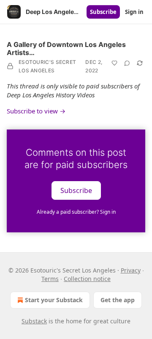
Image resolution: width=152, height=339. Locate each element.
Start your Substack (54, 300)
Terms (50, 279)
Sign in (134, 12)
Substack (34, 321)
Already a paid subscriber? (76, 211)
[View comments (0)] (127, 63)
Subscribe (103, 12)
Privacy (131, 270)
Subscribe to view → (36, 111)
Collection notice (87, 279)
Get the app (117, 300)
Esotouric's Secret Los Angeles (47, 66)
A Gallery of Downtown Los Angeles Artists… (66, 48)
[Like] (114, 63)
